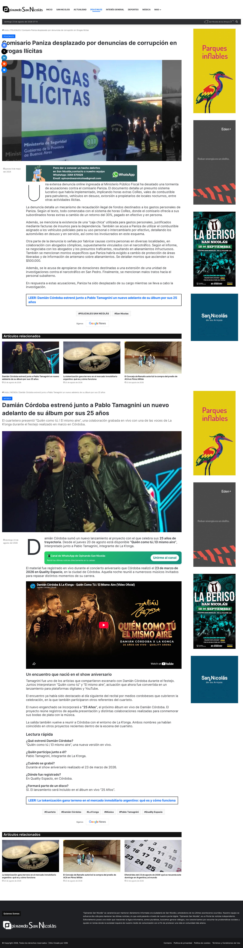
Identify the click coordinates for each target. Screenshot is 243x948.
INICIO (49, 9)
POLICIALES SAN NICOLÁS (94, 313)
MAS (156, 9)
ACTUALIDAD (80, 9)
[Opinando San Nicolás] (23, 9)
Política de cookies (202, 943)
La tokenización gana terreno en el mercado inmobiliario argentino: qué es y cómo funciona (90, 377)
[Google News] (97, 323)
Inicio (6, 30)
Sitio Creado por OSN (58, 943)
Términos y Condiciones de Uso (226, 943)
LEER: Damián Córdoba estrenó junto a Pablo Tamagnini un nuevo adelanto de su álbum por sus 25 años (102, 300)
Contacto (168, 943)
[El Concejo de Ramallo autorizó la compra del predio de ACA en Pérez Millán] (153, 358)
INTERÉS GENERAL (115, 9)
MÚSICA (146, 9)
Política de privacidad (183, 943)
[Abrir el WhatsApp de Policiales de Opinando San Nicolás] (81, 180)
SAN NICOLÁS (63, 9)
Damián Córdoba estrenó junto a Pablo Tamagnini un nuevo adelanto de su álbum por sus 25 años (30, 377)
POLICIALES (96, 9)
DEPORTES (133, 9)
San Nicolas (122, 313)
